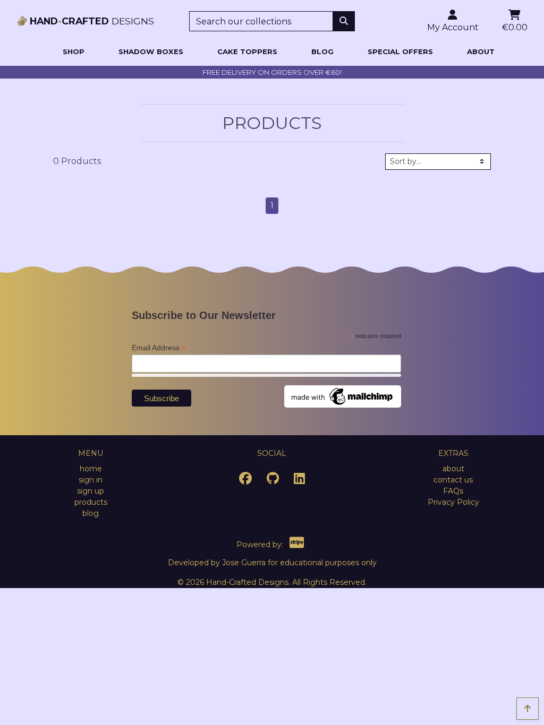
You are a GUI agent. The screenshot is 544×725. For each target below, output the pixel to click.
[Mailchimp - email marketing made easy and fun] (342, 395)
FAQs (453, 491)
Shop (73, 51)
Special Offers (400, 51)
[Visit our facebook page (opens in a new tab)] (245, 480)
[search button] (344, 21)
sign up (90, 491)
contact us (453, 480)
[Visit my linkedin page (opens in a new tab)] (299, 480)
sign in (91, 480)
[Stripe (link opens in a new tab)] (296, 544)
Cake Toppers (247, 51)
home (91, 468)
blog (90, 513)
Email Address (159, 348)
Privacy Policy (453, 502)
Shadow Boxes (150, 51)
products (90, 502)
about (453, 468)
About (481, 51)
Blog (322, 51)
